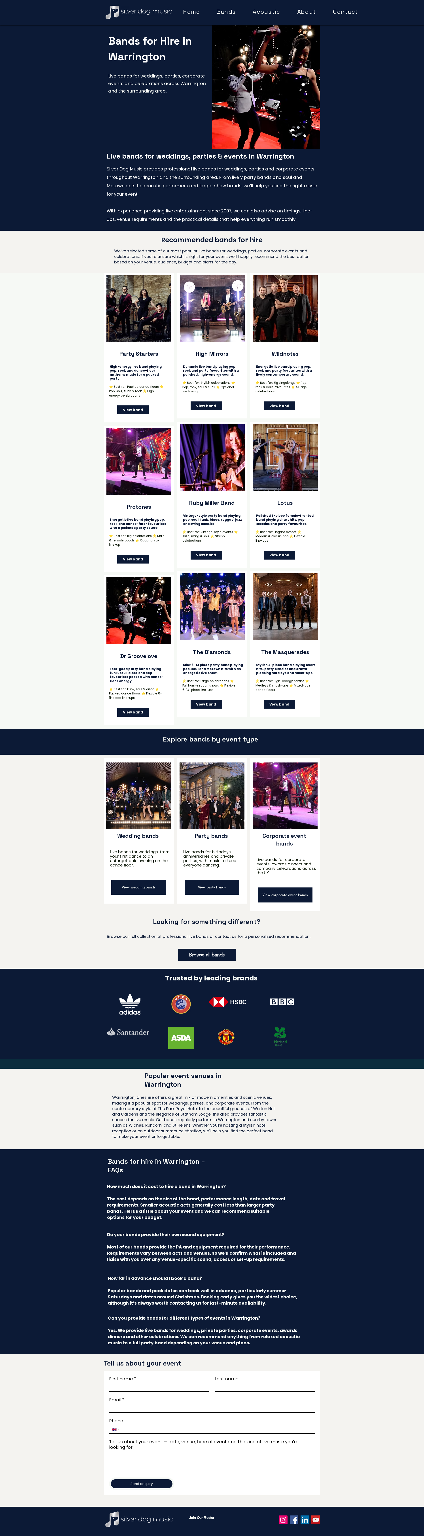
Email (116, 1400)
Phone (116, 1421)
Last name (226, 1379)
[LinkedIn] (305, 1519)
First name (122, 1379)
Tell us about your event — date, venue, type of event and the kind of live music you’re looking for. (204, 1444)
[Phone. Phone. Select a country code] (116, 1429)
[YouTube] (315, 1519)
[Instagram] (283, 1519)
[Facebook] (294, 1519)
